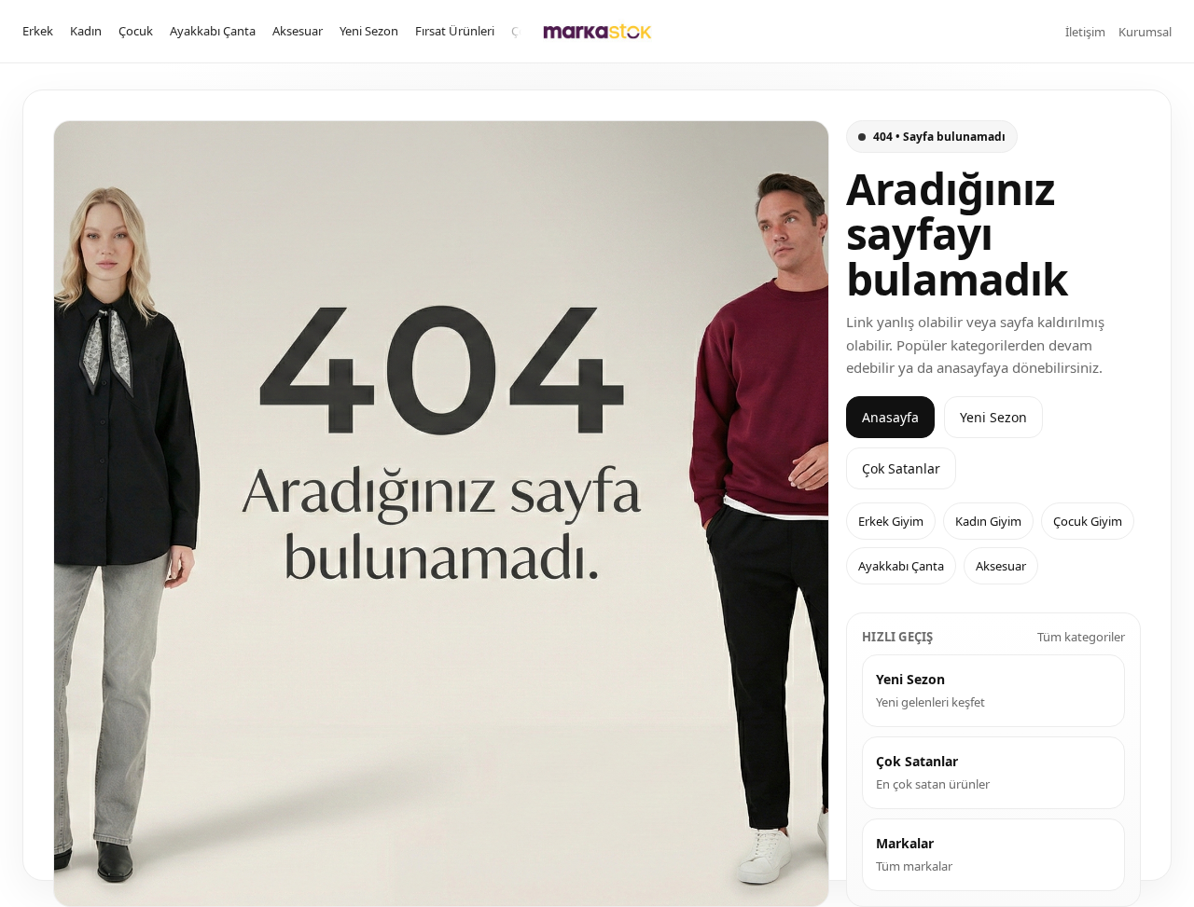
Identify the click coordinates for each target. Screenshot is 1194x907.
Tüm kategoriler (1081, 636)
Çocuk (135, 30)
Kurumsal (1145, 31)
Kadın (86, 30)
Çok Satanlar (901, 468)
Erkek (37, 30)
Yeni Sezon (369, 30)
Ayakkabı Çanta (213, 30)
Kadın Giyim (988, 521)
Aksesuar (297, 30)
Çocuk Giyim (1087, 521)
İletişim (1085, 31)
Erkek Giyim (890, 521)
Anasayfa (890, 417)
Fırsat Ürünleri (454, 30)
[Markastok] (597, 31)
